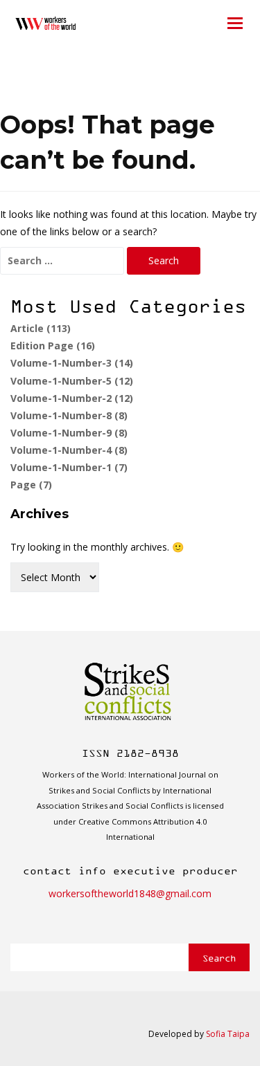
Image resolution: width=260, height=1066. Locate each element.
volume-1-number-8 (69, 415)
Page (31, 484)
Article (40, 328)
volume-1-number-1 (69, 467)
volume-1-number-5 (71, 380)
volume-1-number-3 (71, 362)
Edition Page (52, 345)
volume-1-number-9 (69, 432)
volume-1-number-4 (69, 450)
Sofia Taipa (228, 1034)
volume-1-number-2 (71, 398)
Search (219, 958)
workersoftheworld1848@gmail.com (130, 893)
